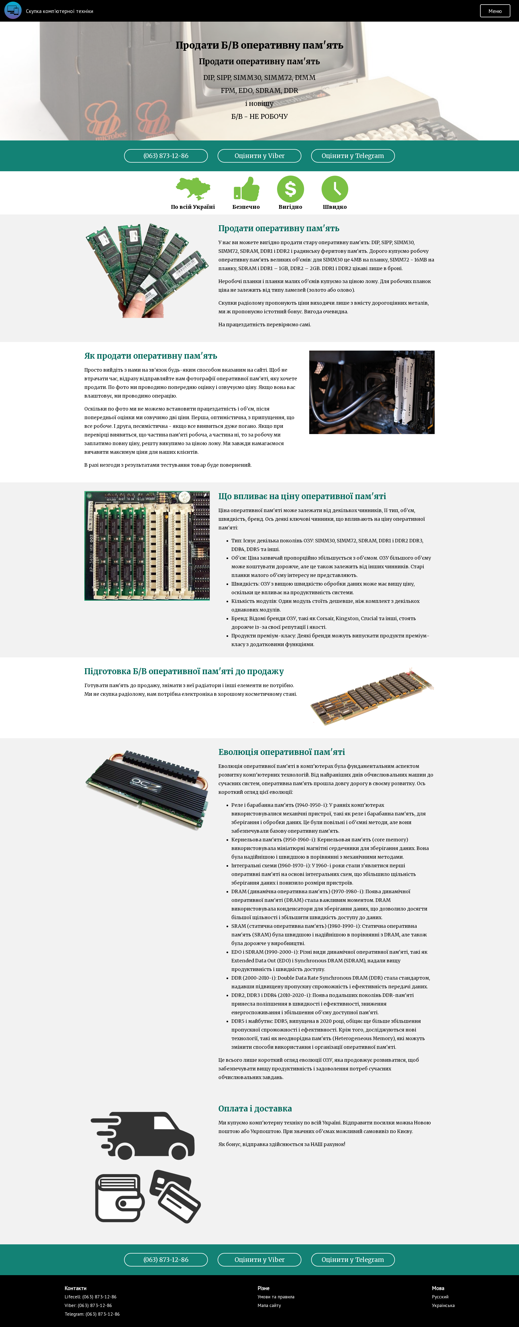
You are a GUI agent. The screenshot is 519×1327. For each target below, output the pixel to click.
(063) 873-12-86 (166, 156)
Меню (495, 11)
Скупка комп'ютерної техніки (59, 11)
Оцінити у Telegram (353, 156)
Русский (440, 1297)
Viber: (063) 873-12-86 (88, 1305)
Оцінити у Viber (260, 156)
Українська (443, 1305)
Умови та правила (276, 1297)
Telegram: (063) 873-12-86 (92, 1314)
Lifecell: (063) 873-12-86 (91, 1297)
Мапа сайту (269, 1305)
